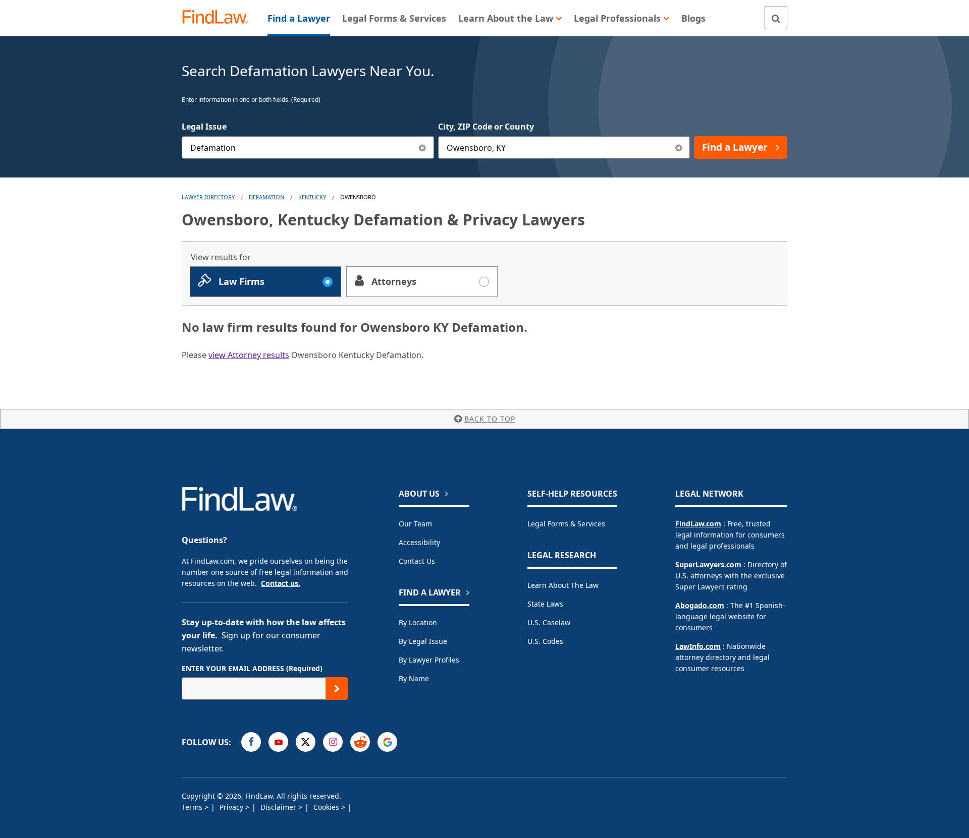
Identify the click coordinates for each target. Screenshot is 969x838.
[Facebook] (251, 742)
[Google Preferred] (387, 742)
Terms (193, 807)
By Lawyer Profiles (429, 660)
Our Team (415, 523)
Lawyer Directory (208, 197)
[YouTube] (278, 742)
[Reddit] (360, 742)
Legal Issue (204, 126)
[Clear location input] (678, 147)
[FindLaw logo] (219, 18)
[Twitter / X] (305, 742)
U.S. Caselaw (548, 622)
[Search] (776, 18)
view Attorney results (248, 355)
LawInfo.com (698, 646)
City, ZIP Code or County (486, 126)
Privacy (232, 807)
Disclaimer (279, 807)
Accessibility (419, 542)
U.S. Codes (545, 641)
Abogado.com (699, 605)
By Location (418, 622)
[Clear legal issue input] (422, 147)
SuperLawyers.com (708, 564)
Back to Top (489, 419)
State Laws (545, 604)
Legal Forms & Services (566, 523)
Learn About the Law (563, 585)
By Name (414, 678)
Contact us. (280, 583)
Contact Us (417, 561)
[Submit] (337, 688)
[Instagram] (333, 742)
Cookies (327, 807)
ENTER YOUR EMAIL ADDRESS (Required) (252, 668)
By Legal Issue (423, 641)
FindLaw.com (698, 523)
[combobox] (308, 147)
